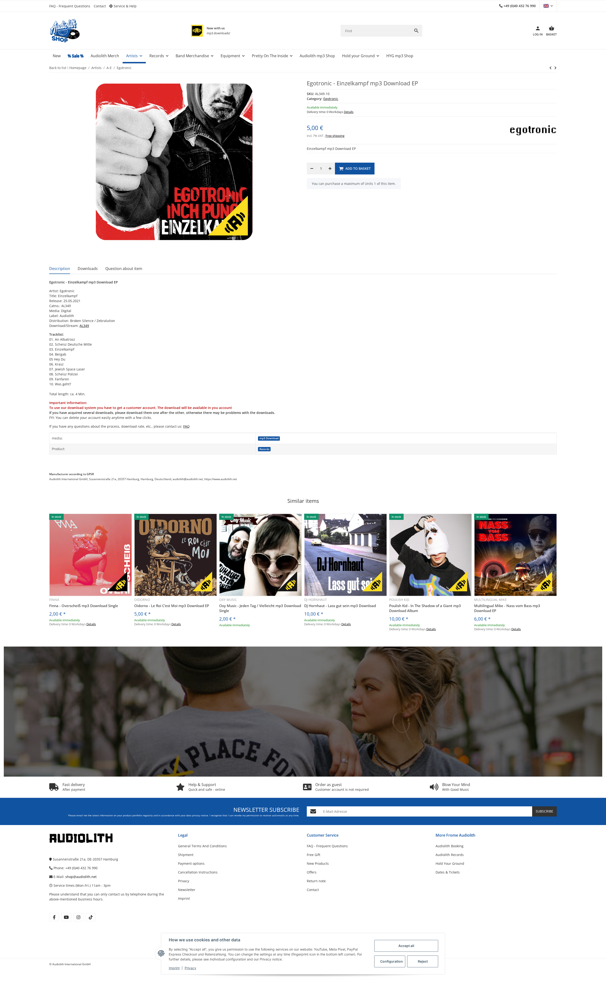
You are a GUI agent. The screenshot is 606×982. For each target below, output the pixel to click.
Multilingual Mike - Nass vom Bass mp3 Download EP (507, 608)
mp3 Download (269, 438)
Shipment (185, 854)
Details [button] (348, 112)
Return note (316, 881)
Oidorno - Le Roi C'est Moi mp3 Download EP (171, 605)
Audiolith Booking (449, 846)
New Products (318, 863)
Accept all (406, 946)
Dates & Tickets (448, 872)
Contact (100, 6)
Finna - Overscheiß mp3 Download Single (83, 605)
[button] (124, 6)
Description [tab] (59, 268)
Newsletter (186, 889)
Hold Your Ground (450, 863)
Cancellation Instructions (198, 872)
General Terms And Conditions (202, 846)
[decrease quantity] (312, 168)
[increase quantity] (330, 168)
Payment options (191, 863)
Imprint (174, 968)
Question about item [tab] (123, 268)
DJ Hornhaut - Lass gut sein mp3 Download (340, 605)
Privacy (190, 968)
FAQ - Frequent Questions (69, 6)
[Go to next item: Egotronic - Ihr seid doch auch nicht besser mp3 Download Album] (550, 68)
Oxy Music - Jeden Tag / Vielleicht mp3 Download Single (260, 608)
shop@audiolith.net (81, 876)
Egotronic (330, 98)
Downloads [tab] (88, 268)
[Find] (416, 31)
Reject (423, 961)
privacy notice (200, 815)
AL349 (84, 325)
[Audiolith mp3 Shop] (197, 31)
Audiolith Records (450, 854)
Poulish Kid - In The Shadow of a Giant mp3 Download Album (425, 608)
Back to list (57, 67)
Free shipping (334, 136)
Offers (311, 872)
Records (264, 449)
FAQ (186, 426)
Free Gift (313, 854)
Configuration (391, 961)
